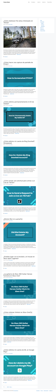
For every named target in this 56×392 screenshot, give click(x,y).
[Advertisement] (28, 11)
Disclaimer (38, 390)
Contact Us (44, 2)
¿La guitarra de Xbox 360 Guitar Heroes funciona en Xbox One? (18, 275)
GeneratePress (15, 390)
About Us (39, 2)
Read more (19, 54)
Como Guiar (7, 2)
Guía (29, 2)
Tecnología (33, 2)
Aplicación (6, 56)
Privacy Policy (49, 2)
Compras (42, 24)
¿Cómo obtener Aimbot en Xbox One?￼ (18, 312)
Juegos (6, 268)
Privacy (42, 390)
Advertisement (46, 390)
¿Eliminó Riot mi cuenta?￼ (13, 219)
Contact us (50, 390)
